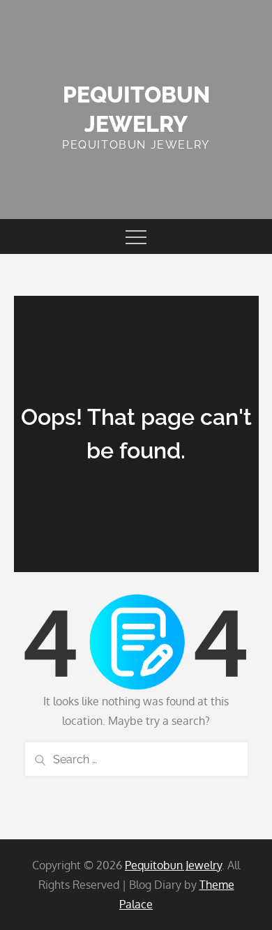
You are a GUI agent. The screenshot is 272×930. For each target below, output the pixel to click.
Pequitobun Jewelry (173, 865)
